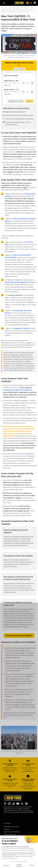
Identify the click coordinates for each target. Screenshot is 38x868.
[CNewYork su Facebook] (5, 803)
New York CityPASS (11, 76)
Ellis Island (25, 282)
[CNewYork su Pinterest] (26, 803)
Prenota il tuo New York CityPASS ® (19, 636)
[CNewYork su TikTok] (13, 803)
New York (4, 8)
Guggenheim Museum (22, 328)
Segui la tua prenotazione (12, 832)
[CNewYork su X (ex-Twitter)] (22, 803)
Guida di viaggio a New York (17, 8)
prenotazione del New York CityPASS (16, 390)
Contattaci (7, 829)
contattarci (23, 456)
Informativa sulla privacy (11, 826)
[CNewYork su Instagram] (9, 803)
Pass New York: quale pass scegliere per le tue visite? (17, 8)
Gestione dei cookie (10, 834)
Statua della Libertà (12, 282)
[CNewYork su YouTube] (17, 803)
